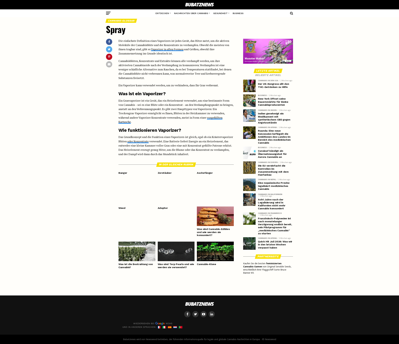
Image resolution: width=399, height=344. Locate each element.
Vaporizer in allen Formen (167, 49)
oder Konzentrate (138, 141)
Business (238, 13)
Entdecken (162, 13)
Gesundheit (220, 13)
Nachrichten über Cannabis (191, 13)
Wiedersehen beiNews (152, 323)
